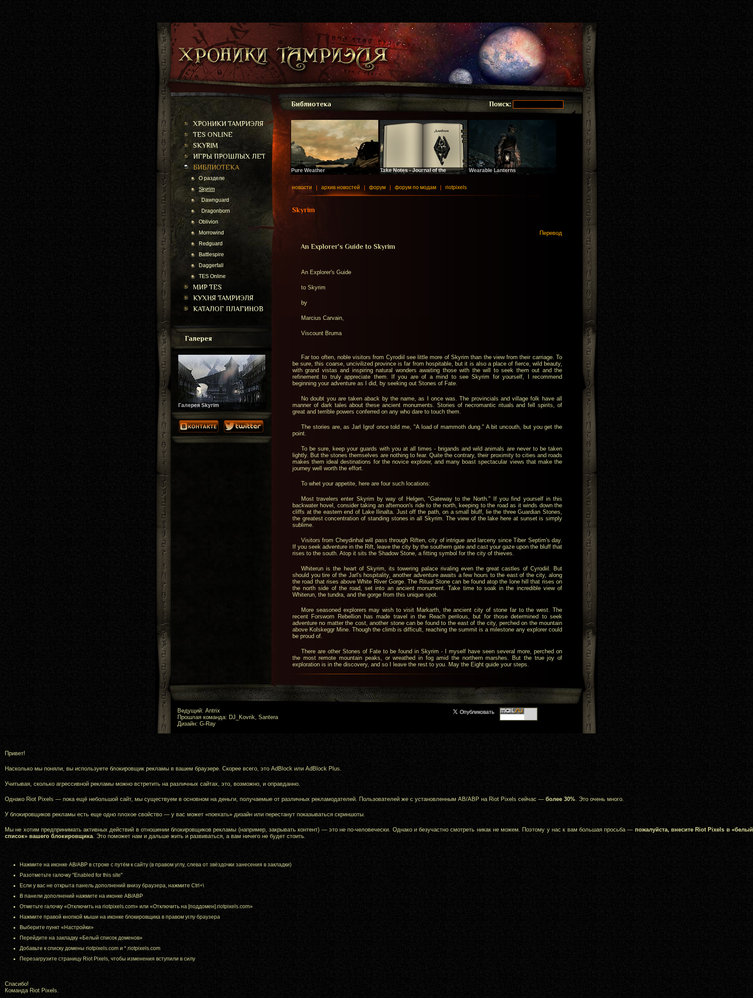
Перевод (550, 233)
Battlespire (211, 254)
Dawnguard (214, 200)
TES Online (212, 276)
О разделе (212, 178)
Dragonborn (214, 211)
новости (302, 187)
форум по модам (415, 187)
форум (377, 187)
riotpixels (456, 187)
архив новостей (340, 187)
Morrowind (211, 233)
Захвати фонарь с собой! (500, 173)
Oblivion (208, 222)
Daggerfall (211, 265)
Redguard (211, 244)
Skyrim (207, 189)
